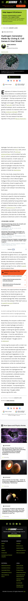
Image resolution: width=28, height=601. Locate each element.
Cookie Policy (19, 567)
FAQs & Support (20, 552)
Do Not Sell (19, 582)
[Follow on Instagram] (13, 524)
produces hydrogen (12, 112)
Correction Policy (5, 567)
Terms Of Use (19, 565)
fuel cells (9, 105)
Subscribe (4, 552)
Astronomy (7, 445)
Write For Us (19, 545)
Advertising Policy (21, 572)
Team (2, 545)
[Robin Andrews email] (8, 46)
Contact (18, 543)
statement (5, 341)
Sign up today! (14, 535)
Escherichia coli (10, 207)
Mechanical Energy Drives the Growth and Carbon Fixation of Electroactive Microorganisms (13, 225)
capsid (24, 266)
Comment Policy (5, 570)
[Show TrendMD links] (26, 249)
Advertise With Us (21, 550)
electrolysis (17, 170)
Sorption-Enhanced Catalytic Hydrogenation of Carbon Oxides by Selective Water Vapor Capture (14, 241)
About (3, 548)
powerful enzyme (7, 303)
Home (3, 543)
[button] (25, 1)
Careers (3, 550)
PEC (17, 149)
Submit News (19, 548)
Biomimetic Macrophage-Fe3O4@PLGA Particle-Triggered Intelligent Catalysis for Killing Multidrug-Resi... (13, 233)
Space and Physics (8, 31)
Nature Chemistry (20, 118)
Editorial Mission (5, 565)
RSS (24, 591)
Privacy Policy (19, 570)
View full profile (4, 52)
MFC (3, 156)
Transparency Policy (6, 572)
